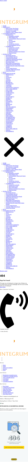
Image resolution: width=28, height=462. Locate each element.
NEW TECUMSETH (11, 107)
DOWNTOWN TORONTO (12, 87)
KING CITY (9, 100)
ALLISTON (8, 77)
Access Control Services (11, 68)
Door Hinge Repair (10, 62)
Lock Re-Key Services (14, 44)
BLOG (4, 72)
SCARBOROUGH (10, 118)
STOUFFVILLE (9, 121)
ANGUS (8, 78)
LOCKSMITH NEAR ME (9, 73)
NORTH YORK (9, 110)
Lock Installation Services (14, 45)
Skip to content (3, 0)
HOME (4, 26)
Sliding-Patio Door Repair (12, 60)
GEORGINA (9, 94)
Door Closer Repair (13, 50)
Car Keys (11, 42)
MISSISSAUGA (9, 74)
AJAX (7, 76)
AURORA (8, 80)
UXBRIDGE (9, 126)
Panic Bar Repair (12, 53)
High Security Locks (13, 49)
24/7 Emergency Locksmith (12, 29)
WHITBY (8, 130)
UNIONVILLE (9, 123)
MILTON (8, 105)
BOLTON (8, 81)
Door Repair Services (11, 55)
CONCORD (9, 86)
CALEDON (8, 85)
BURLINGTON (9, 83)
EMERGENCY (6, 27)
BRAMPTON (9, 82)
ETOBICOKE (9, 91)
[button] (14, 147)
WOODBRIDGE (10, 131)
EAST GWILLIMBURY (11, 89)
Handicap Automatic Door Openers (17, 51)
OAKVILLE (9, 112)
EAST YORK (9, 90)
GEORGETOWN (10, 92)
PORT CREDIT (9, 116)
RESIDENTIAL (9, 35)
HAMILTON (9, 98)
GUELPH (8, 95)
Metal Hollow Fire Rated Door (13, 63)
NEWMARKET (9, 108)
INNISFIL (8, 99)
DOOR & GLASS (7, 54)
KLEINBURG (9, 101)
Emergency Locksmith (11, 31)
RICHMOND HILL (10, 117)
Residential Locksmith (14, 36)
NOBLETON (9, 109)
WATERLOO (9, 127)
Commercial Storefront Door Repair (14, 59)
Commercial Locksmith (14, 47)
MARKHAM (9, 104)
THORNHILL (9, 122)
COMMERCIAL (10, 46)
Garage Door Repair (10, 71)
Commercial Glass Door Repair (13, 64)
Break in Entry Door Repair (12, 28)
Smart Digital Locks (13, 37)
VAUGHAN (9, 125)
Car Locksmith (12, 41)
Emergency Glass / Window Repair (14, 32)
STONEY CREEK (10, 119)
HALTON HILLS (10, 96)
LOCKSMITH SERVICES (9, 33)
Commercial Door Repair (11, 58)
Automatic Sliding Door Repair (13, 69)
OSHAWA (8, 113)
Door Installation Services (11, 56)
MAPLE (8, 103)
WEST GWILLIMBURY (12, 128)
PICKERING (9, 114)
